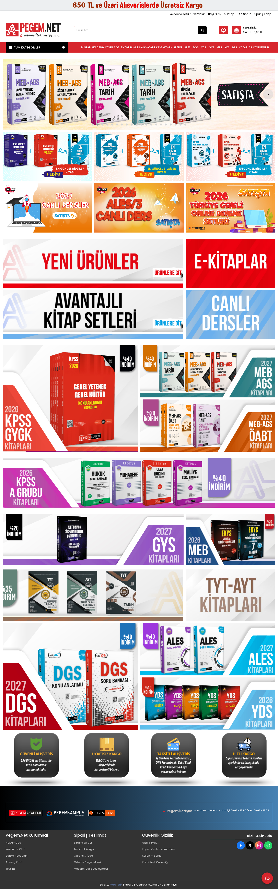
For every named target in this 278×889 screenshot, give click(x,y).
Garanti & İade (83, 856)
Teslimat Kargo (84, 849)
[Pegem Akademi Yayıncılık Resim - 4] (242, 758)
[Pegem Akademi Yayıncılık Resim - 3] (230, 156)
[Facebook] (241, 845)
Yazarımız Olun (15, 849)
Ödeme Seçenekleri (87, 862)
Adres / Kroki (14, 862)
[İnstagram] (259, 845)
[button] (92, 124)
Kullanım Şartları (152, 856)
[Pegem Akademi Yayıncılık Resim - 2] (139, 156)
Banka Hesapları (16, 856)
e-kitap (229, 14)
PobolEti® (116, 885)
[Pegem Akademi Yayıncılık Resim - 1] (47, 156)
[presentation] (10, 94)
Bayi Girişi (214, 14)
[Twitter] (250, 845)
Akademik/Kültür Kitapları (188, 14)
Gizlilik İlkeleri (150, 843)
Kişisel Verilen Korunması (158, 849)
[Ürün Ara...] (202, 30)
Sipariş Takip (262, 14)
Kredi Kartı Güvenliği (155, 862)
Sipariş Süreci (83, 843)
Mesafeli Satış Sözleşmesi (91, 869)
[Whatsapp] (268, 845)
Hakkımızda (13, 843)
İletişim (10, 869)
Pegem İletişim (179, 811)
